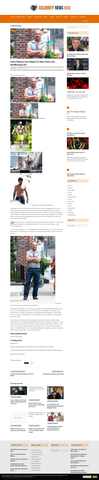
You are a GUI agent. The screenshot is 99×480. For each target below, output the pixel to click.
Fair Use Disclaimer (36, 450)
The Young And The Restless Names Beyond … (78, 461)
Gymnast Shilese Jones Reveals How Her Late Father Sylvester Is (37, 405)
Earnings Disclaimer (36, 463)
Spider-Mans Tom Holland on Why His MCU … (78, 450)
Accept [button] (94, 477)
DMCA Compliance (36, 466)
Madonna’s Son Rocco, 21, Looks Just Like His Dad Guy (18, 429)
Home (13, 17)
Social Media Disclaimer (37, 454)
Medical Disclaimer (36, 459)
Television (37, 17)
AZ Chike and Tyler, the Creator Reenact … (19, 460)
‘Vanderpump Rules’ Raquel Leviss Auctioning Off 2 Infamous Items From (54, 428)
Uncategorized (72, 215)
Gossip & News (21, 17)
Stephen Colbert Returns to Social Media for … (76, 74)
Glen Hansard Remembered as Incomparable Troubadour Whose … (79, 456)
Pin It (32, 363)
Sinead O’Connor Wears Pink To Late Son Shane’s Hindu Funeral (36, 430)
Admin (14, 68)
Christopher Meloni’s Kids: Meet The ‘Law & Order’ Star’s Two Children (34, 347)
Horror (65, 17)
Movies (30, 17)
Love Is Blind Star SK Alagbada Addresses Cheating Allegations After (55, 406)
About (83, 17)
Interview (70, 201)
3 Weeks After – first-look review (76, 92)
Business (70, 188)
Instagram (48, 208)
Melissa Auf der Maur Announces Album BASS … (76, 175)
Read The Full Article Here (17, 354)
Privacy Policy (35, 457)
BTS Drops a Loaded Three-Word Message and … (76, 134)
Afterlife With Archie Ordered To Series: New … (76, 153)
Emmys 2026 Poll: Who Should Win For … (18, 469)
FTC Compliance (35, 461)
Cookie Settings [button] (87, 477)
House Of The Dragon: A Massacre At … (76, 112)
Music (45, 17)
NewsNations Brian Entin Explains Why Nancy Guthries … (77, 55)
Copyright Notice (36, 468)
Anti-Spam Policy (36, 470)
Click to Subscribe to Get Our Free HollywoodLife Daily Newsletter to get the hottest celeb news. (36, 350)
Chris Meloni (13, 208)
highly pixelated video (32, 322)
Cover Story (74, 17)
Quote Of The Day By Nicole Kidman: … (18, 455)
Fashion (58, 17)
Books (52, 17)
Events (70, 192)
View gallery (41, 118)
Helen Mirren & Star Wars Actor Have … (19, 450)
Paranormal (71, 208)
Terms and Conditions (37, 452)
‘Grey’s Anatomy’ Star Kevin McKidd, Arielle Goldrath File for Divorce (18, 402)
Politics (70, 210)
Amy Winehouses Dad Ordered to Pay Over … (79, 466)
